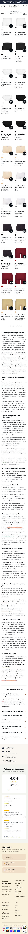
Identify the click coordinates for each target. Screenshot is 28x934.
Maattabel (17, 899)
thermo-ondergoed (6, 611)
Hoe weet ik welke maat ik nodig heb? (12, 732)
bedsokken (4, 602)
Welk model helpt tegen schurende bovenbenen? (11, 727)
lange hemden (19, 507)
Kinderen (17, 910)
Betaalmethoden (19, 894)
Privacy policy (5, 916)
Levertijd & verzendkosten (18, 886)
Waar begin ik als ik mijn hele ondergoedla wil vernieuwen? (10, 695)
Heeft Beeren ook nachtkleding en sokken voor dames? (11, 721)
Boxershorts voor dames (8, 386)
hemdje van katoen (9, 489)
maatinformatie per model (18, 630)
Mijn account (18, 915)
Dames (16, 907)
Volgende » (19, 326)
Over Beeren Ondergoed (5, 906)
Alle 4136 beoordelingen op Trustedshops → (14, 836)
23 (13, 326)
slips (3, 701)
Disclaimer (4, 918)
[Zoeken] (5, 6)
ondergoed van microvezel (14, 527)
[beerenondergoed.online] (14, 6)
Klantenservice (18, 883)
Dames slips (17, 422)
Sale (16, 912)
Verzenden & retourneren (18, 890)
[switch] (24, 932)
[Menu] (1, 6)
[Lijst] (26, 14)
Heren (16, 905)
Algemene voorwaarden (5, 912)
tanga (22, 449)
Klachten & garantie (19, 896)
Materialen (5, 909)
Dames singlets (18, 475)
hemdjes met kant (6, 496)
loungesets (9, 573)
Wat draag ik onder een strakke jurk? (12, 715)
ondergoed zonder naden (17, 439)
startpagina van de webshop (9, 680)
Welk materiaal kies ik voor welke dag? (12, 711)
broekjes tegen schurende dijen (11, 405)
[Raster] (24, 14)
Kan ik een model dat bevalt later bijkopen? (11, 738)
